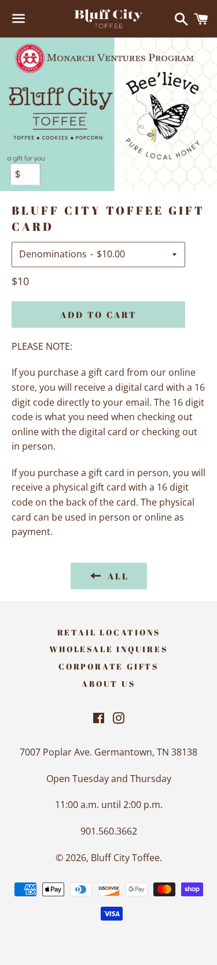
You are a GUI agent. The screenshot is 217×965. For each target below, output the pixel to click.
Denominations (53, 254)
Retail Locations (108, 632)
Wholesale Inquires (108, 649)
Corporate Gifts (108, 666)
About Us (108, 683)
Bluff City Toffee (125, 857)
